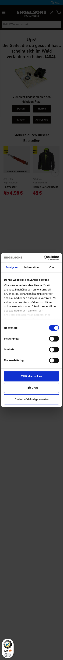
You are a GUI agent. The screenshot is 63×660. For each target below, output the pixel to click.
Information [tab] (31, 267)
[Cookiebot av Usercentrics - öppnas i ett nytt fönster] (44, 257)
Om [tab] (51, 267)
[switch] (54, 338)
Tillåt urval (31, 387)
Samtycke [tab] (11, 267)
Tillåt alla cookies (31, 376)
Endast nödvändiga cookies (31, 399)
